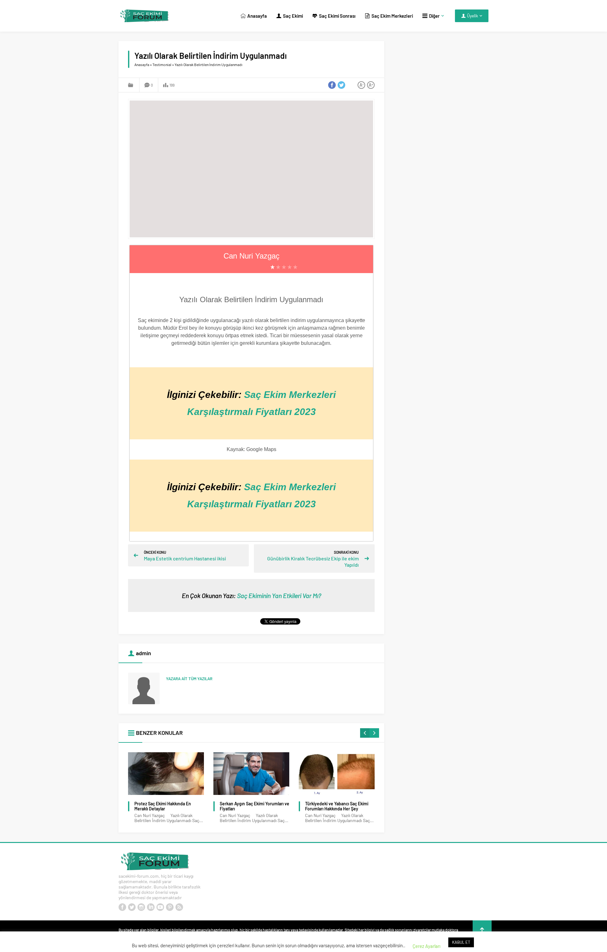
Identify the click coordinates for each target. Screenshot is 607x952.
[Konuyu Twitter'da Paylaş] (341, 85)
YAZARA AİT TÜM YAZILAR (189, 678)
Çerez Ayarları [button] (426, 946)
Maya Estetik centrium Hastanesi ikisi (185, 558)
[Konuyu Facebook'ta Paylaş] (332, 85)
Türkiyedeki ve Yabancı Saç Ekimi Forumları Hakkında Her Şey (336, 806)
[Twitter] (132, 907)
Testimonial (161, 64)
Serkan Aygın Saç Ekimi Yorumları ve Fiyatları (254, 806)
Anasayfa (141, 64)
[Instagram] (141, 907)
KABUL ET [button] (461, 942)
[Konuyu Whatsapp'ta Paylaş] (351, 85)
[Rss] (179, 907)
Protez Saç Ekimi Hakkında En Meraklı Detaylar (162, 806)
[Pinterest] (170, 907)
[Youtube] (160, 907)
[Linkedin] (151, 907)
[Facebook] (122, 907)
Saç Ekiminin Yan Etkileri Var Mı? (279, 595)
